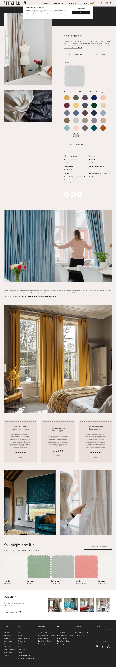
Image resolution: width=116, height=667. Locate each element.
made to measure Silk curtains (92, 46)
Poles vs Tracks (23, 647)
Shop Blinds (61, 632)
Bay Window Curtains (45, 641)
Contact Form (79, 635)
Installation (21, 644)
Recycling (7, 638)
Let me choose (81, 8)
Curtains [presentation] (41, 627)
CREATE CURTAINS (75, 54)
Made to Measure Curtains (46, 635)
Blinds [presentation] (59, 627)
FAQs (20, 635)
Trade (20, 652)
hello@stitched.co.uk (81, 632)
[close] (88, 4)
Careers (6, 655)
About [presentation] (6, 627)
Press (5, 644)
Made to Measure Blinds (65, 635)
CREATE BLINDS (100, 54)
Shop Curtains (42, 632)
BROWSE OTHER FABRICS (98, 547)
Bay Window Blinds (63, 641)
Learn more (29, 16)
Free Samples (42, 644)
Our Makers (7, 635)
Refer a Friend (8, 641)
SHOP (36, 3)
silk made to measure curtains (28, 296)
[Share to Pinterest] (73, 194)
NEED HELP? (73, 3)
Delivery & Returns (24, 638)
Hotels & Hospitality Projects (27, 658)
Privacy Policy (8, 652)
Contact (20, 632)
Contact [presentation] (78, 627)
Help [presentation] (20, 627)
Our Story (7, 632)
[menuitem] (37, 3)
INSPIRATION (58, 3)
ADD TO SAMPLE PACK (77, 145)
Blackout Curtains (43, 638)
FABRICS (46, 3)
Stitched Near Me (9, 647)
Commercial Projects (25, 655)
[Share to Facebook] (66, 194)
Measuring (21, 641)
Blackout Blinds (62, 638)
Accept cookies (81, 12)
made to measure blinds (50, 296)
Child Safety (22, 650)
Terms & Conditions (10, 650)
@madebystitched (11, 612)
